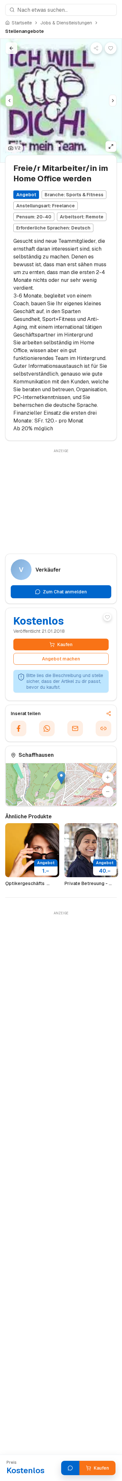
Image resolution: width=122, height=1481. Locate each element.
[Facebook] (18, 728)
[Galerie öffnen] (110, 146)
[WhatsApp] (47, 728)
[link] (24, 31)
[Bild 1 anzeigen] (59, 145)
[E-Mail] (75, 728)
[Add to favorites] (107, 617)
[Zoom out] (108, 791)
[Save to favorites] (110, 48)
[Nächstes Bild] (112, 100)
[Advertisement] (61, 500)
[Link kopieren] (103, 728)
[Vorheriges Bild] (9, 100)
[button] (61, 777)
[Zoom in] (108, 777)
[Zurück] (11, 48)
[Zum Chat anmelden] (70, 1468)
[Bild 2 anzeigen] (63, 145)
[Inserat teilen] (96, 48)
